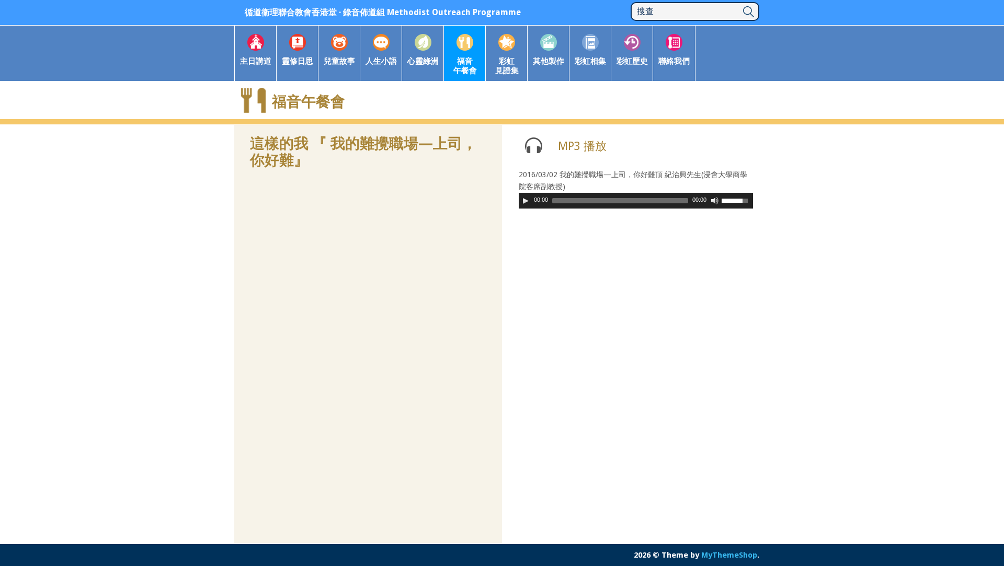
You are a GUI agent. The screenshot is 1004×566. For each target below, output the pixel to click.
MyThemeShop (729, 555)
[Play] (525, 201)
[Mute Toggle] (715, 201)
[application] (636, 201)
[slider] (737, 199)
